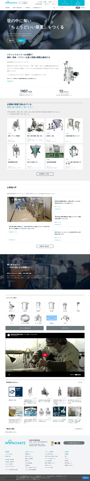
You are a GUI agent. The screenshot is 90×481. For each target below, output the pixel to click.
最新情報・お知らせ (68, 465)
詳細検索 (83, 7)
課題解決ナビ (27, 454)
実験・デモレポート (29, 456)
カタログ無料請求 (48, 460)
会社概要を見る (10, 81)
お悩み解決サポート (37, 7)
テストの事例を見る (11, 280)
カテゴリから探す (8, 454)
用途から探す (8, 456)
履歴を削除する (79, 428)
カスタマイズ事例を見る (24, 328)
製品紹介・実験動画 (29, 458)
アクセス (66, 458)
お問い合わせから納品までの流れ (51, 456)
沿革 (65, 456)
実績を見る (11, 40)
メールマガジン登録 (49, 467)
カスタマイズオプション (10, 466)
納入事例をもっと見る (44, 173)
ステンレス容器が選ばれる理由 (11, 469)
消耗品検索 (27, 465)
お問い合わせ (65, 328)
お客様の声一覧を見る (44, 246)
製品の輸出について (68, 463)
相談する (21, 40)
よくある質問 (39, 1)
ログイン (48, 3)
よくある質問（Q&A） (49, 454)
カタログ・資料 (65, 3)
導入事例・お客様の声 (9, 461)
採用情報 (50, 1)
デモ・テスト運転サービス (50, 458)
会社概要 (66, 454)
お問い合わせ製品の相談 (78, 3)
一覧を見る (80, 382)
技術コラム (27, 460)
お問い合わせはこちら (75, 443)
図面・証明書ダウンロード (50, 463)
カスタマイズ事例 (8, 464)
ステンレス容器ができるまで (30, 467)
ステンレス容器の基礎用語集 (30, 469)
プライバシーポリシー (27, 479)
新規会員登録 (39, 3)
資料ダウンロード (48, 465)
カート (55, 3)
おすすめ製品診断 (28, 463)
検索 (78, 7)
